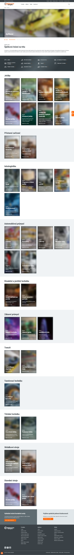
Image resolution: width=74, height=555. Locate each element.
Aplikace (27, 4)
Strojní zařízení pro (12, 298)
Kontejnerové (10, 148)
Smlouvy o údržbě (57, 538)
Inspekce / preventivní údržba (59, 532)
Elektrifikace (10, 368)
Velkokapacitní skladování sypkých (12, 463)
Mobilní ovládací (23, 543)
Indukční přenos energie (25, 537)
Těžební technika (40, 540)
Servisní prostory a (28, 368)
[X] (8, 548)
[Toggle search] (69, 4)
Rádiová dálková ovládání (25, 542)
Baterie (22, 540)
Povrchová (11, 432)
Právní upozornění (67, 552)
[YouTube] (10, 548)
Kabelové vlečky (23, 530)
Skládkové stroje (40, 542)
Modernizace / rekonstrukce (58, 537)
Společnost (35, 4)
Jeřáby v (26, 92)
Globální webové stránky (54, 552)
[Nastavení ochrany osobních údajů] (2, 553)
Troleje (22, 529)
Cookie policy (48, 552)
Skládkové (27, 66)
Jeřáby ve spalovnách (61, 91)
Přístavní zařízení (40, 530)
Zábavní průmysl (40, 537)
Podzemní (27, 432)
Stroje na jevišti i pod (27, 298)
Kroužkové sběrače (24, 532)
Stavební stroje (40, 543)
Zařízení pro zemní (28, 497)
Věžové (59, 118)
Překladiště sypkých (26, 150)
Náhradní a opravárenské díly (58, 540)
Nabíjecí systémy (23, 538)
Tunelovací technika (41, 538)
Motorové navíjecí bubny (25, 535)
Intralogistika (40, 532)
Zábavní (27, 63)
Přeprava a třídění (28, 183)
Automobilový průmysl (41, 534)
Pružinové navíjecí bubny (25, 534)
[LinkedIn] (5, 548)
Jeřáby (39, 529)
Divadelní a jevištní (11, 63)
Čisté (10, 208)
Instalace (55, 529)
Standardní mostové (12, 92)
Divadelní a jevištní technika (42, 535)
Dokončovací (28, 266)
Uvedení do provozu (57, 530)
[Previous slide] (5, 39)
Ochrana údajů (61, 552)
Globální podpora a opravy (58, 535)
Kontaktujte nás (47, 518)
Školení (55, 534)
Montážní (60, 241)
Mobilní (10, 119)
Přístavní (27, 59)
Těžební (10, 66)
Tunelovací (61, 63)
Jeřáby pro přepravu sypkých (44, 114)
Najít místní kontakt (9, 520)
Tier (7, 266)
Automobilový (61, 59)
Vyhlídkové (44, 332)
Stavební (44, 66)
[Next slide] (6, 39)
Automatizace (59, 182)
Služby (31, 4)
